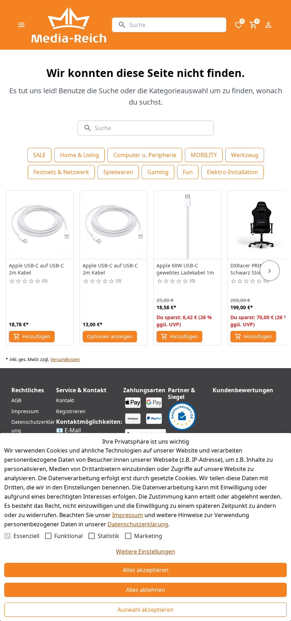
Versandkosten (65, 359)
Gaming (158, 172)
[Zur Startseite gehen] (68, 25)
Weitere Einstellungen (145, 551)
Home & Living (79, 155)
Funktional (68, 536)
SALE (39, 155)
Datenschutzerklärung (138, 524)
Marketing (148, 536)
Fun (188, 172)
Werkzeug (244, 155)
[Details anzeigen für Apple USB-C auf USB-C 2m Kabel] (40, 225)
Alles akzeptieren (146, 570)
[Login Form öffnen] (268, 25)
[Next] (270, 270)
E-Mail (73, 430)
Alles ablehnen (145, 590)
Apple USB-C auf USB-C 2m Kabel (36, 269)
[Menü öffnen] (21, 25)
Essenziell (26, 536)
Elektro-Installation (232, 172)
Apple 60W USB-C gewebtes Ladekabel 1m (185, 269)
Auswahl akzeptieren (145, 610)
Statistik (108, 536)
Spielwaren (118, 172)
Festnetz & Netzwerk (61, 172)
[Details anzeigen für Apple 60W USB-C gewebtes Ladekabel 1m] (188, 225)
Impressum (127, 515)
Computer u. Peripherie (144, 155)
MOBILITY (204, 155)
